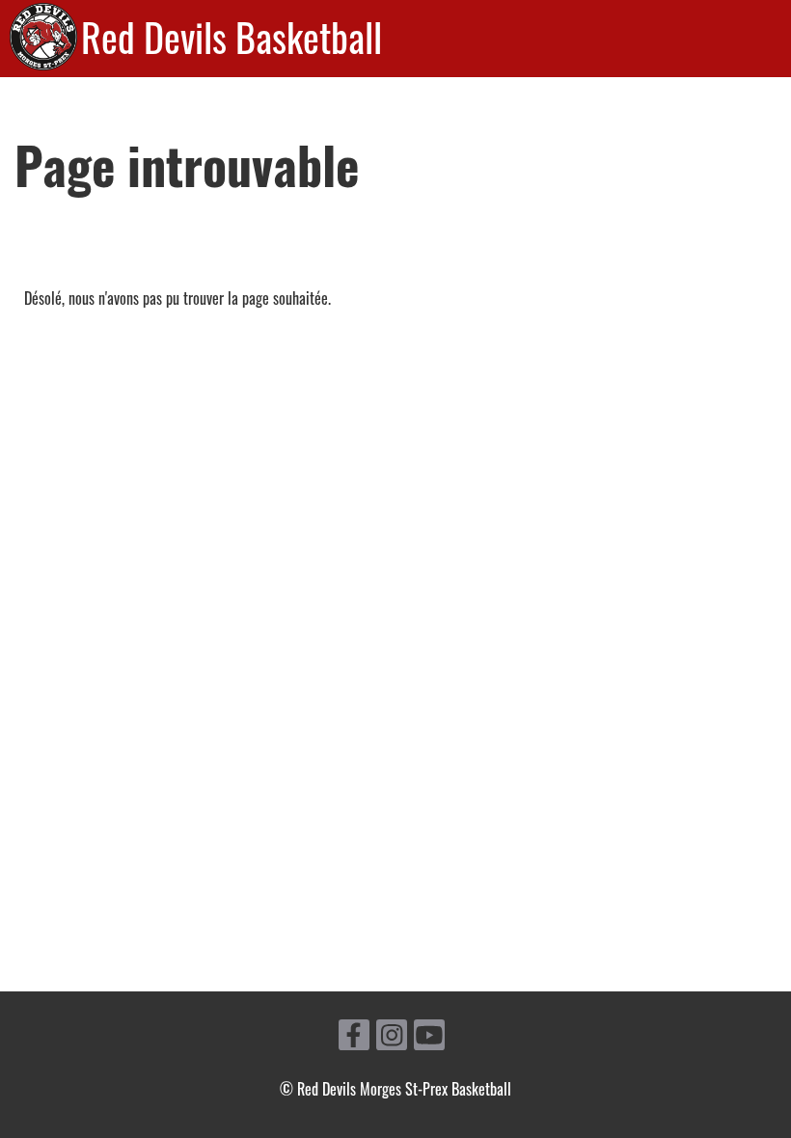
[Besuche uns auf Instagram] (391, 1036)
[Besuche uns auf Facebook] (354, 1036)
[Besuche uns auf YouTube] (429, 1036)
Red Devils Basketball (231, 37)
